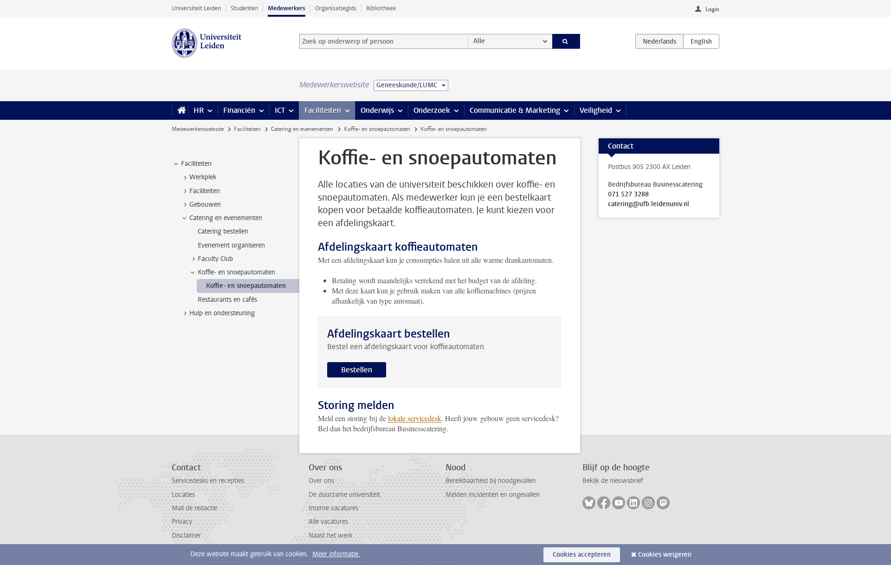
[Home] (180, 110)
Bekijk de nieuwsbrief (612, 480)
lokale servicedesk (414, 418)
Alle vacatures (328, 521)
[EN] (701, 41)
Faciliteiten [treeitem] (196, 163)
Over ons (321, 480)
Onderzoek (431, 110)
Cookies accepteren (582, 554)
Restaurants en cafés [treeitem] (227, 299)
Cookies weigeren (664, 554)
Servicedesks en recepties (208, 480)
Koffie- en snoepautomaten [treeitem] (236, 272)
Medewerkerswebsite (198, 129)
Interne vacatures (333, 508)
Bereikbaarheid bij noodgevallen (491, 480)
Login (712, 9)
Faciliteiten (322, 110)
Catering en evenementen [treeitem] (225, 218)
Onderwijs (377, 110)
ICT (280, 110)
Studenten (244, 8)
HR (199, 110)
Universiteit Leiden (196, 8)
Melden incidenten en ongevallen (493, 494)
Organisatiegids (335, 8)
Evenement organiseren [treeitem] (231, 245)
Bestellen (356, 370)
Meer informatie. (336, 554)
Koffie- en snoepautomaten (377, 129)
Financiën (239, 110)
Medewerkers (286, 8)
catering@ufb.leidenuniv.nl (648, 204)
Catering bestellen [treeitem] (223, 231)
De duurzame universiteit (344, 494)
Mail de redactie (194, 508)
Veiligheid (596, 110)
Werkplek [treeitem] (202, 177)
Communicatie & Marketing (515, 110)
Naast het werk (330, 535)
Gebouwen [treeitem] (205, 204)
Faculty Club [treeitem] (215, 258)
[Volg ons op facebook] (603, 502)
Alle (479, 41)
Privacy (182, 521)
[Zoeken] (566, 41)
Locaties (183, 494)
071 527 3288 (628, 194)
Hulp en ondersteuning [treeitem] (222, 313)
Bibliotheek (381, 8)
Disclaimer (186, 535)
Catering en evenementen (302, 129)
